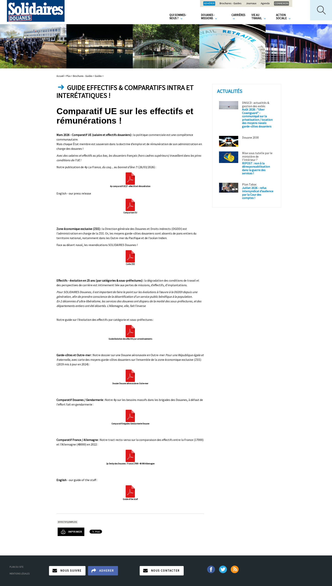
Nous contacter (165, 570)
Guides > (99, 75)
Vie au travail (256, 16)
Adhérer (209, 3)
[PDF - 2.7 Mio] (130, 331)
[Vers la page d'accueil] (36, 11)
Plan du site (16, 566)
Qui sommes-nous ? (177, 16)
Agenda (265, 3)
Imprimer (75, 531)
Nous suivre (70, 570)
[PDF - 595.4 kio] (130, 178)
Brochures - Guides (231, 3)
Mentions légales (20, 573)
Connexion (281, 3)
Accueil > (61, 75)
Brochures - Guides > (83, 75)
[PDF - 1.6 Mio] (130, 375)
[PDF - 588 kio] (130, 204)
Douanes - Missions (208, 16)
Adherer (106, 570)
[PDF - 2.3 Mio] (130, 491)
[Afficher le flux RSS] (235, 568)
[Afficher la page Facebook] (211, 568)
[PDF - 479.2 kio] (130, 256)
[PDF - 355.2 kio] (130, 455)
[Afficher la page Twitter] (223, 568)
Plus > (69, 75)
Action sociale (281, 16)
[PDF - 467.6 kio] (130, 415)
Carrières (238, 15)
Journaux (251, 3)
